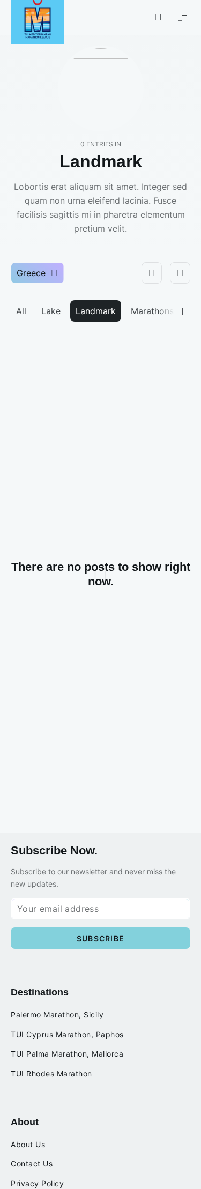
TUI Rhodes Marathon (51, 1073)
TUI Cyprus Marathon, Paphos (67, 1034)
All (21, 311)
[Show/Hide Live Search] (158, 17)
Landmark (96, 311)
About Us (28, 1144)
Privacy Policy (37, 1183)
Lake (51, 311)
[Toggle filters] (152, 273)
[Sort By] (180, 273)
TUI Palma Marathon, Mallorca (67, 1054)
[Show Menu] (182, 17)
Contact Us (32, 1164)
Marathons (152, 311)
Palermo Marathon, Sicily (57, 1014)
